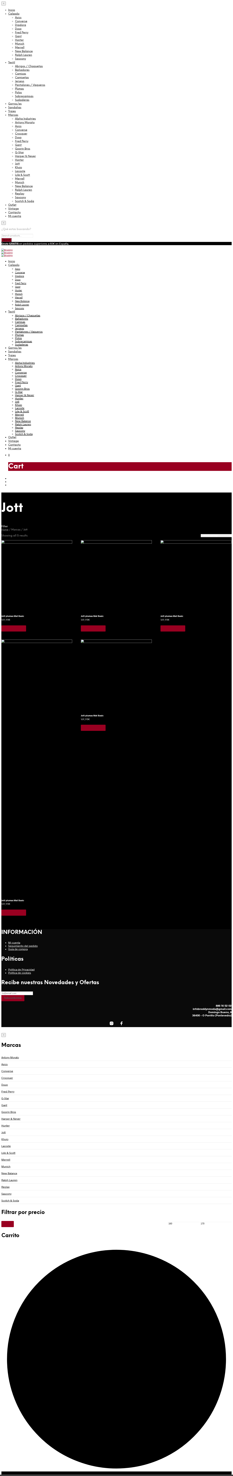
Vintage (13, 208)
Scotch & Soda (24, 201)
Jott (17, 163)
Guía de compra (18, 949)
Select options (13, 628)
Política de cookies (19, 972)
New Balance (24, 51)
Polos (18, 92)
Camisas (20, 73)
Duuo (18, 28)
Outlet (12, 205)
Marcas (13, 115)
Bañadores (22, 70)
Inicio (11, 10)
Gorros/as (15, 103)
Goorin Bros (22, 148)
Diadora (20, 25)
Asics (18, 17)
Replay (19, 193)
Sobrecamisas (24, 96)
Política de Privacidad (21, 969)
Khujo (18, 167)
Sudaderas (22, 100)
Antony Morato (25, 122)
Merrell (19, 47)
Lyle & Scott (22, 175)
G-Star (19, 152)
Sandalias (14, 107)
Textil (11, 62)
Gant (18, 36)
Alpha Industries (25, 118)
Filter (7, 1224)
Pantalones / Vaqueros (30, 85)
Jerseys (19, 81)
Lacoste (20, 171)
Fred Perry (21, 32)
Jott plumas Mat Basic (12, 616)
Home (4, 529)
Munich (19, 43)
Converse (21, 21)
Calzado (13, 13)
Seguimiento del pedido (23, 945)
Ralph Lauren (23, 55)
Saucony (20, 58)
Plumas (19, 88)
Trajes (12, 111)
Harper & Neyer (25, 156)
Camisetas (22, 77)
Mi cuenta (14, 216)
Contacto (14, 212)
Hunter (19, 40)
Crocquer (21, 133)
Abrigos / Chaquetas (29, 66)
